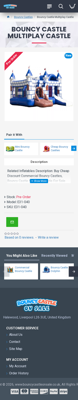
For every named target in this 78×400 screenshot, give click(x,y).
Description (39, 162)
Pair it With (14, 135)
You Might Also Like (21, 256)
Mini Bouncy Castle (22, 148)
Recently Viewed (54, 256)
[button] (4, 148)
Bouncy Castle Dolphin (59, 269)
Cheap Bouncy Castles (59, 148)
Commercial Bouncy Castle (23, 269)
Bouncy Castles (23, 17)
